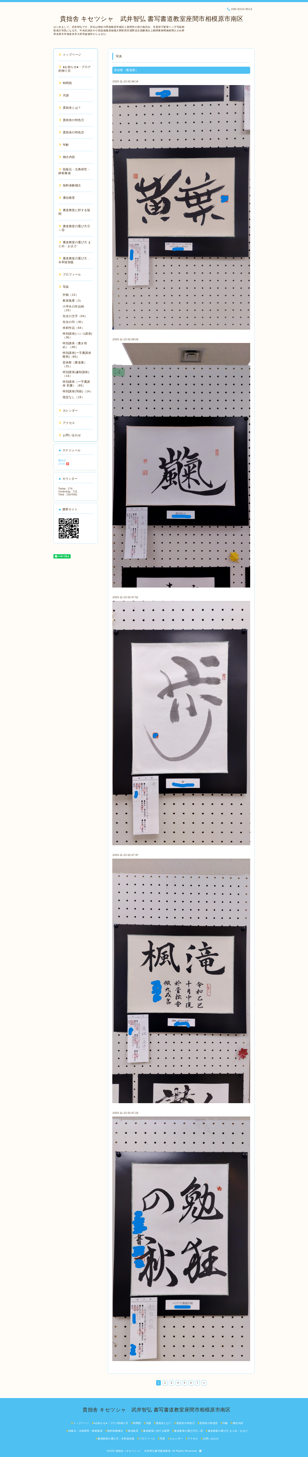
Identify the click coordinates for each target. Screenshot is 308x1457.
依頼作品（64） (73, 327)
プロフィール (72, 274)
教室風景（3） (73, 300)
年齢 (66, 144)
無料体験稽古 (72, 185)
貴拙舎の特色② (73, 132)
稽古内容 (69, 157)
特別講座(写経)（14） (78, 391)
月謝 (66, 95)
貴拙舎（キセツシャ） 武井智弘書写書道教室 (143, 1450)
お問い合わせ (72, 435)
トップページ (72, 54)
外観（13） (70, 294)
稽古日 (62, 460)
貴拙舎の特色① (73, 120)
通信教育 (69, 197)
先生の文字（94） (75, 316)
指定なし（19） (73, 397)
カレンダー (70, 410)
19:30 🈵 (63, 463)
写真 (66, 286)
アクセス (69, 422)
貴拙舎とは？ (72, 107)
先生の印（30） (73, 322)
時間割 (67, 83)
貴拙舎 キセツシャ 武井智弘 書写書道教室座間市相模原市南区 (148, 18)
